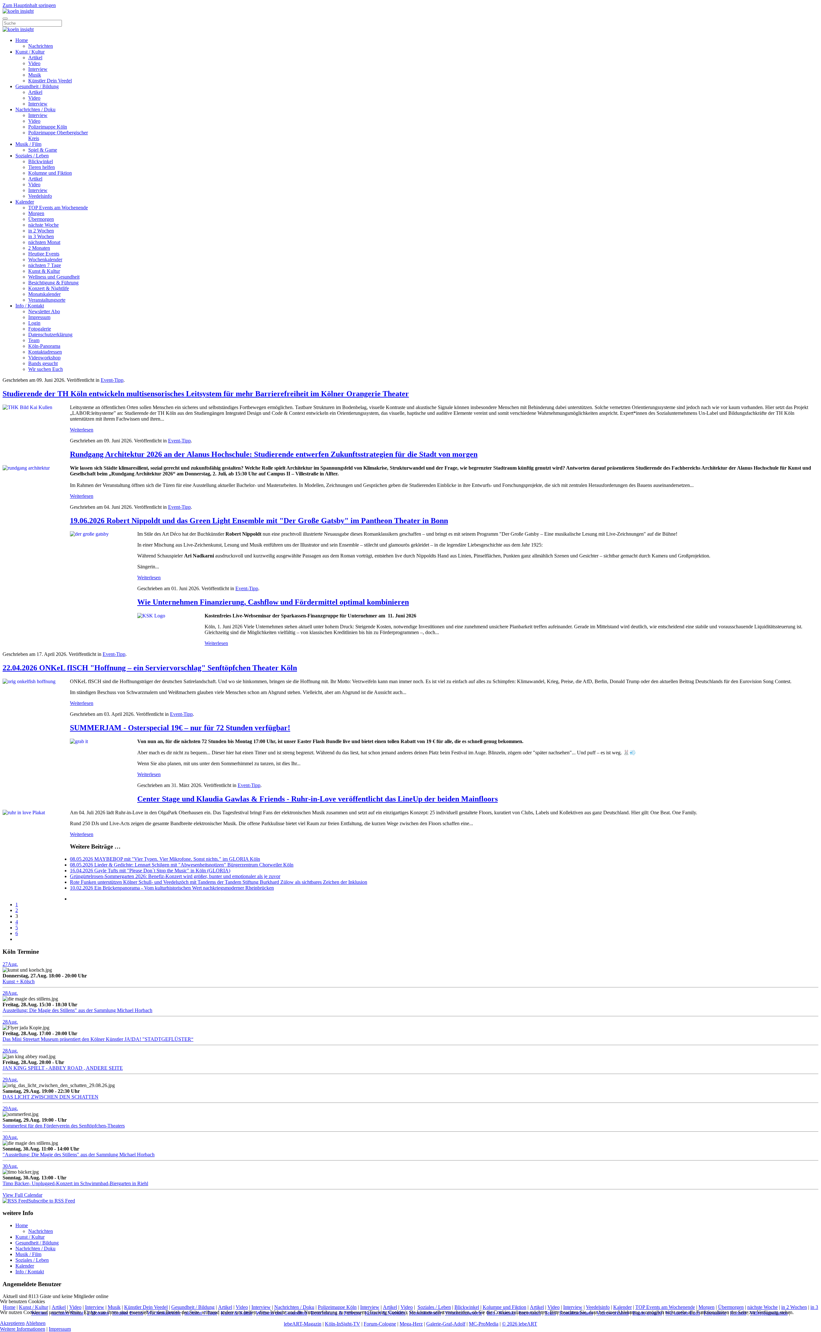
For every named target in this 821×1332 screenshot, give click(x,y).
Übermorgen (41, 219)
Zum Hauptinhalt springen (29, 5)
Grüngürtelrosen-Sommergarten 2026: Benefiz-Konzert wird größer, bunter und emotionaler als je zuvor (175, 876)
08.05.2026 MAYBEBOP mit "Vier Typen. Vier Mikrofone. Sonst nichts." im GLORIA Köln (165, 859)
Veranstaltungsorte (46, 300)
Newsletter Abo (44, 311)
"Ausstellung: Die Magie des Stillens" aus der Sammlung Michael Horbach (79, 1154)
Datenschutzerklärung (50, 334)
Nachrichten (40, 46)
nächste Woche (43, 225)
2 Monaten (39, 248)
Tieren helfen (41, 167)
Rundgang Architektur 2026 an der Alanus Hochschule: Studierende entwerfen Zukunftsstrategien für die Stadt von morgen (274, 454)
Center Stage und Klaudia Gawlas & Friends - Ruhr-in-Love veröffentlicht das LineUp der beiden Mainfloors (317, 799)
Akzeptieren (12, 1323)
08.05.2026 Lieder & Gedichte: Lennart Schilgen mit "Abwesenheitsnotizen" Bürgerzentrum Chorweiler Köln (181, 864)
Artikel (35, 57)
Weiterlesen (81, 429)
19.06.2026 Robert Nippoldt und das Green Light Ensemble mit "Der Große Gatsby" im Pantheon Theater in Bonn (259, 520)
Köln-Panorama (44, 346)
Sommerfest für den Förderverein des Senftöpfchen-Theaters (64, 1125)
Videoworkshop (44, 357)
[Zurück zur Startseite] (18, 11)
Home (21, 40)
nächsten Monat (44, 242)
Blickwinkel (40, 161)
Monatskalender (44, 294)
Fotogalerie (39, 328)
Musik (34, 75)
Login (34, 323)
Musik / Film (28, 144)
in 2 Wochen (41, 230)
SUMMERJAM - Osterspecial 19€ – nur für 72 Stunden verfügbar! (180, 728)
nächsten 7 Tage (44, 265)
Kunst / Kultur (30, 51)
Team (33, 340)
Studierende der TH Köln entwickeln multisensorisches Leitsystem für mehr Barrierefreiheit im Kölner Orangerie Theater (206, 394)
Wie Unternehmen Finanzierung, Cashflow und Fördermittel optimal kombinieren (273, 602)
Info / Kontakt (29, 305)
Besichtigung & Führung (53, 282)
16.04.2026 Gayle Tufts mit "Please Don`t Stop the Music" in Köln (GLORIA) (150, 870)
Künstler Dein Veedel (50, 80)
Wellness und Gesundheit (54, 277)
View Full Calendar (22, 1195)
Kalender (24, 202)
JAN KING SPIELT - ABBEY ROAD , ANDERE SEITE (63, 1068)
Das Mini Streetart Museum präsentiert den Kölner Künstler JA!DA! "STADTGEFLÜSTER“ (98, 1039)
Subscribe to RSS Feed (51, 1200)
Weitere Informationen (22, 1329)
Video (34, 63)
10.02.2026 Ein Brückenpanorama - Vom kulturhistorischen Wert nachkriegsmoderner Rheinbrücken (172, 888)
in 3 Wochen (41, 236)
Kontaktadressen (45, 352)
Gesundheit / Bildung (37, 86)
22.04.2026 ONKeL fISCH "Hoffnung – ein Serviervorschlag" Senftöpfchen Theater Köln (150, 668)
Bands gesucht (43, 363)
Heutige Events (43, 253)
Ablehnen (36, 1323)
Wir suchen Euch (45, 369)
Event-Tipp (112, 380)
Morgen (36, 213)
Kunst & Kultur (44, 271)
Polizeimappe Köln (47, 127)
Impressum (39, 317)
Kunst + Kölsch (19, 981)
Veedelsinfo (40, 196)
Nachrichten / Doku (35, 109)
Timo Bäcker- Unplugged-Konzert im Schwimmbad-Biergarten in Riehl (75, 1183)
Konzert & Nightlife (48, 288)
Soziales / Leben (32, 155)
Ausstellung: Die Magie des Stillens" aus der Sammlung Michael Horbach (77, 1010)
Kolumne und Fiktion (50, 173)
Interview (37, 69)
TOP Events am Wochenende (58, 207)
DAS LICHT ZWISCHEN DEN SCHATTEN (50, 1097)
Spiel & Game (42, 150)
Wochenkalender (45, 259)
